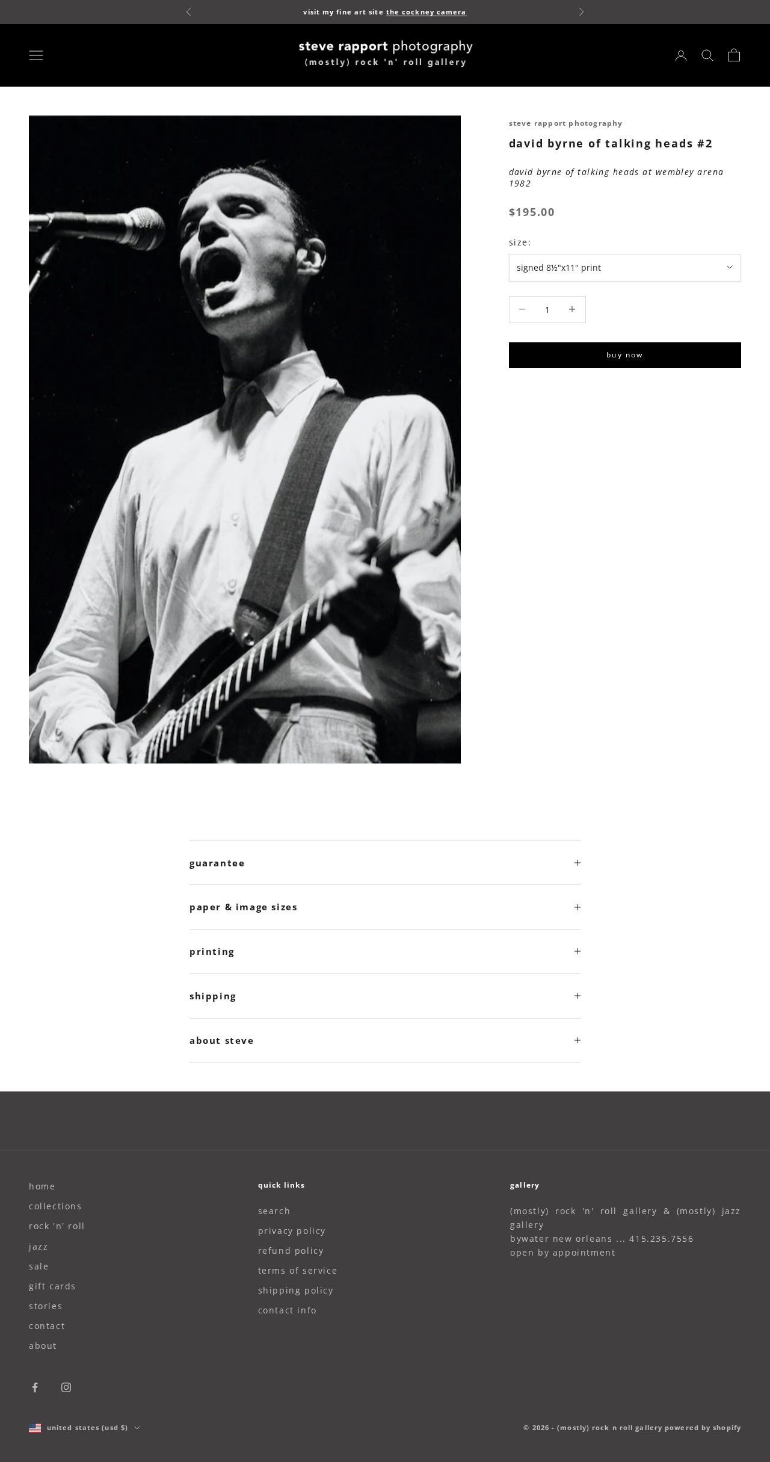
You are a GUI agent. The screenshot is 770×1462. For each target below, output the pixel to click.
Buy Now (624, 355)
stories (46, 1306)
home (42, 1186)
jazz (38, 1246)
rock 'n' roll (57, 1226)
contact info (287, 1310)
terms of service (298, 1270)
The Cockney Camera (426, 11)
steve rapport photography (566, 123)
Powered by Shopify (703, 1427)
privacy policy (292, 1230)
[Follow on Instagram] (66, 1387)
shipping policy (296, 1290)
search (274, 1211)
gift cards (52, 1286)
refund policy (291, 1250)
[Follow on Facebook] (35, 1387)
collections (55, 1206)
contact (47, 1325)
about (43, 1345)
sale (39, 1266)
